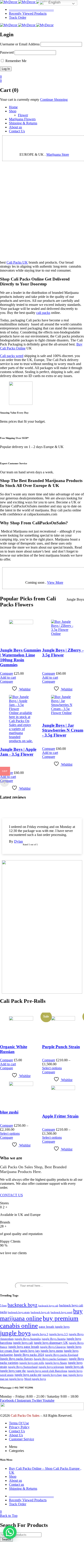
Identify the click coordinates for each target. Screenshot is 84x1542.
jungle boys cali (23, 1342)
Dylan (18, 841)
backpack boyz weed (61, 1312)
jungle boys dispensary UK (51, 1342)
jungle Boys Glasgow (53, 1346)
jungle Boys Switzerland (23, 1366)
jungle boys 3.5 (58, 1334)
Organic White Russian (13, 1049)
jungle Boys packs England (61, 1354)
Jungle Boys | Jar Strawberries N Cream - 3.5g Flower (62, 730)
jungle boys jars (30, 1350)
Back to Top (8, 1516)
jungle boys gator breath (23, 1346)
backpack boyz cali (48, 1305)
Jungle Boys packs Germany (51, 1358)
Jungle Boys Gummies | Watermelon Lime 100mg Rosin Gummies (20, 657)
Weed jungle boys (35, 1379)
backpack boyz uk (40, 1312)
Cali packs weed (11, 356)
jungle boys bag (52, 1374)
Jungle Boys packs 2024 (29, 1354)
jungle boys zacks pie (28, 1374)
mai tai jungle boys (11, 1379)
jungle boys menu (52, 1350)
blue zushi (9, 1112)
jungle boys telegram (51, 1366)
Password (7, 52)
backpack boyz (22, 1305)
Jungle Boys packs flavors (16, 1358)
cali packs (43, 313)
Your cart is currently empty (19, 99)
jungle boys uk (74, 1366)
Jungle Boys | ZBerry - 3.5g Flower (63, 652)
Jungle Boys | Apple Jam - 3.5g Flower (18, 752)
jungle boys (15, 1332)
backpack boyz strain (19, 1312)
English (53, 2)
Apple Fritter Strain (60, 1116)
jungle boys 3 (40, 1334)
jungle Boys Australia (28, 1338)
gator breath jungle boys (54, 1326)
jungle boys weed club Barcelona (47, 1370)
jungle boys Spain (56, 1362)
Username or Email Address (20, 44)
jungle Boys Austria (54, 1338)
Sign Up (78, 1537)
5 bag (3, 1305)
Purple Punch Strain (61, 1046)
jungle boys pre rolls (31, 1362)
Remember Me (15, 61)
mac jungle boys (73, 1374)
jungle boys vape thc (13, 1370)
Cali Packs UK (17, 262)
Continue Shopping (54, 99)
